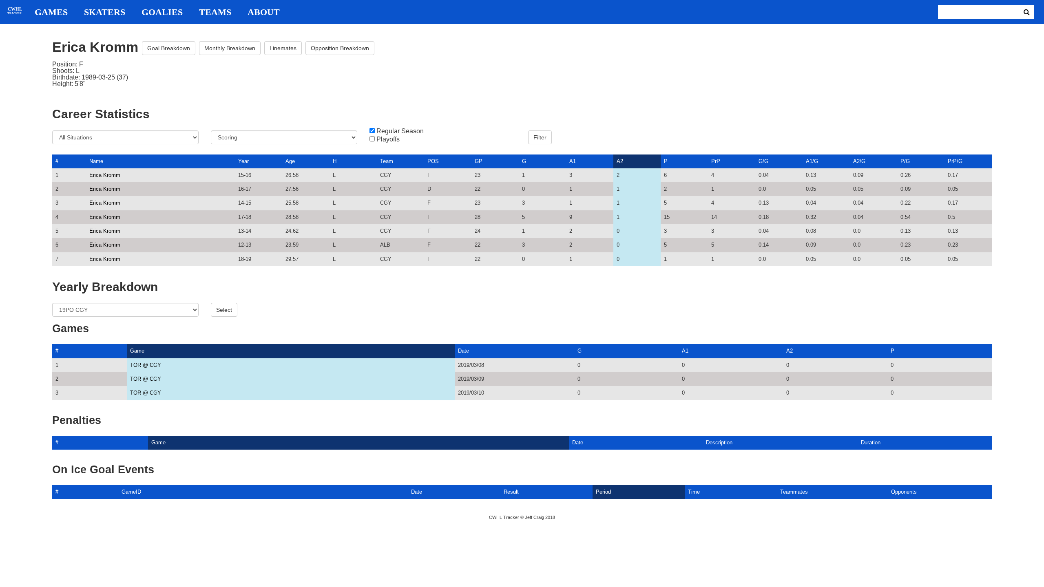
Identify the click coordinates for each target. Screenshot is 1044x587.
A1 (572, 161)
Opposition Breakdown (340, 48)
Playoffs (388, 139)
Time (694, 492)
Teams (215, 12)
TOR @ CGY (145, 365)
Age (290, 161)
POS (433, 161)
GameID (131, 492)
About (264, 12)
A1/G (812, 161)
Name (96, 161)
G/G (763, 161)
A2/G (859, 161)
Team (386, 161)
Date (463, 351)
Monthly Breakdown (229, 48)
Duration (870, 442)
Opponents (904, 492)
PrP (715, 161)
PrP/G (955, 161)
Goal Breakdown (168, 48)
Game (137, 351)
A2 (620, 161)
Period (603, 492)
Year (243, 161)
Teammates (794, 492)
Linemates (283, 48)
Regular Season (400, 131)
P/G (905, 161)
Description (719, 442)
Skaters (104, 12)
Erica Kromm (104, 175)
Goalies (162, 12)
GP (478, 161)
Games (51, 12)
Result (511, 492)
